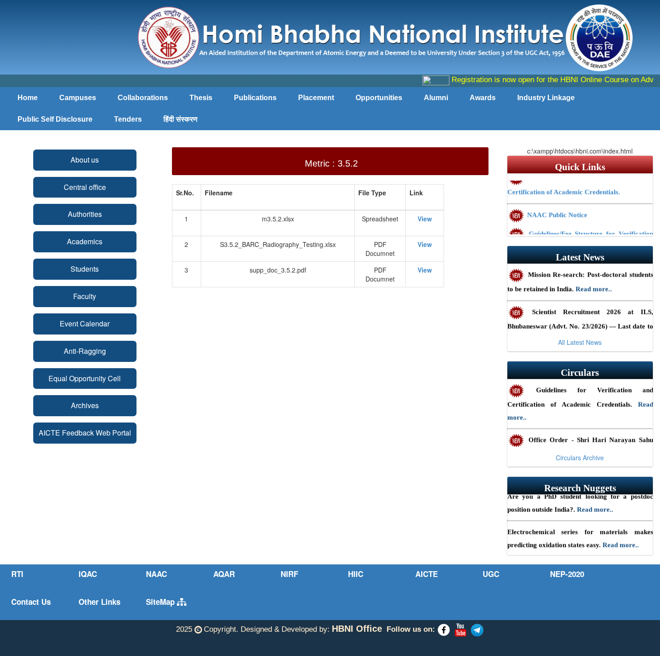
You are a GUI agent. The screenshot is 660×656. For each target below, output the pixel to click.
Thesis (200, 97)
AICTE (426, 573)
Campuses (77, 97)
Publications (255, 97)
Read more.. (594, 284)
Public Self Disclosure (55, 119)
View (425, 218)
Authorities (85, 214)
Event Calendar (85, 323)
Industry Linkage (546, 97)
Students (84, 269)
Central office (85, 187)
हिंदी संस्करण (180, 119)
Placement (316, 97)
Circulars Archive (580, 457)
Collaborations (143, 97)
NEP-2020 (567, 573)
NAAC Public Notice (556, 210)
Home (28, 97)
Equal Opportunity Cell (84, 378)
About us (84, 159)
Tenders (128, 119)
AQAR (224, 573)
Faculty (84, 296)
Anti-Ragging (85, 351)
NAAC (156, 573)
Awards (483, 97)
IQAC (88, 573)
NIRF (289, 573)
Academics (84, 241)
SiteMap (161, 601)
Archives (85, 405)
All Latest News (580, 342)
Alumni (436, 97)
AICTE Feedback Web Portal (85, 432)
